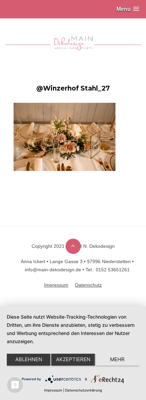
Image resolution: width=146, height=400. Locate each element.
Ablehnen (28, 359)
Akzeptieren (73, 359)
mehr (117, 359)
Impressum (53, 390)
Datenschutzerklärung (83, 390)
